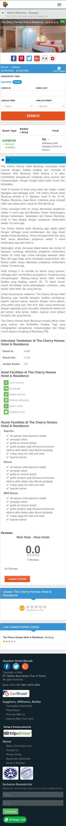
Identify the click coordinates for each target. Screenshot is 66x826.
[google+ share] (36, 58)
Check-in (6, 88)
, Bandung (28, 637)
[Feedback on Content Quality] (44, 58)
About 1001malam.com (19, 746)
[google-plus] (25, 668)
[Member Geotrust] (16, 692)
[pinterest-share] (21, 58)
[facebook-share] (13, 58)
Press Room (13, 710)
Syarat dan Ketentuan (18, 758)
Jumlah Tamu (8, 100)
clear (34, 626)
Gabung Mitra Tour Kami (20, 718)
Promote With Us (15, 714)
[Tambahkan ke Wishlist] (52, 58)
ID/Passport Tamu (10, 76)
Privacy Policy (13, 754)
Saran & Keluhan (15, 763)
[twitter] (16, 668)
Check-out (42, 88)
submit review (17, 579)
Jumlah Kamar (44, 100)
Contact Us (12, 750)
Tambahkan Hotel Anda (19, 706)
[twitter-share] (29, 58)
